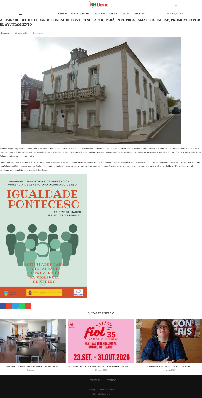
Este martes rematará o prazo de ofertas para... (33, 366)
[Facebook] (20, 5)
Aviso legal (91, 390)
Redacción (5, 33)
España (125, 14)
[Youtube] (22, 5)
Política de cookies (107, 390)
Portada (62, 14)
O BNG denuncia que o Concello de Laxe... (169, 366)
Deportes (139, 14)
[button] (3, 306)
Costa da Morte (80, 14)
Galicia (113, 14)
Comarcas (99, 14)
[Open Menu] (20, 14)
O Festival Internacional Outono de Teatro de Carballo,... (100, 366)
